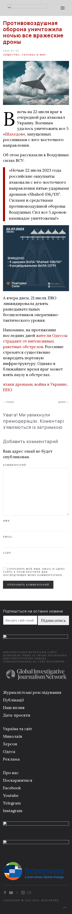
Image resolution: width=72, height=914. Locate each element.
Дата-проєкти (16, 715)
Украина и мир (34, 54)
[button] (62, 8)
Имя (6, 520)
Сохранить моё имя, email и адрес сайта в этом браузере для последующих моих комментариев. (34, 572)
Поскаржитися (17, 780)
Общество (11, 54)
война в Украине (50, 384)
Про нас (11, 772)
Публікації (13, 699)
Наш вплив (14, 707)
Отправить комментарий (28, 584)
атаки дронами (18, 384)
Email (7, 536)
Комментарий (14, 465)
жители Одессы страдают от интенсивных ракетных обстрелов (35, 341)
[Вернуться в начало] (27, 8)
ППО (7, 389)
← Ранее (8, 402)
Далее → (63, 402)
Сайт (7, 553)
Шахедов (14, 133)
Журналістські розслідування (32, 692)
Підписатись (53, 620)
